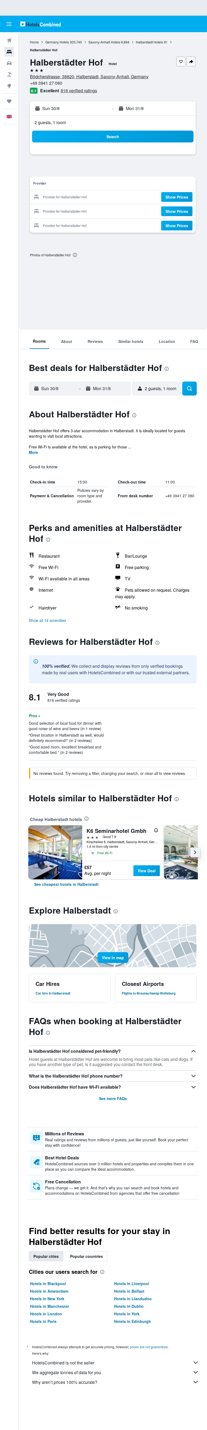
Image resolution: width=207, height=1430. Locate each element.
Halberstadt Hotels (149, 42)
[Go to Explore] (9, 85)
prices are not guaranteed (149, 1346)
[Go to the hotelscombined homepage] (40, 23)
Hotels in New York (47, 1298)
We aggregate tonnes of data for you (66, 1372)
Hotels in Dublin (129, 1306)
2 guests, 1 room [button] (50, 122)
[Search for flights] (9, 40)
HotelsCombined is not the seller (63, 1363)
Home (34, 42)
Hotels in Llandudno (133, 1298)
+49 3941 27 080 (46, 83)
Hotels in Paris (43, 1321)
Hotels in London (46, 1313)
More (33, 452)
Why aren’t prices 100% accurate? (64, 1382)
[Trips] (9, 101)
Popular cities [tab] (46, 1256)
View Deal (147, 870)
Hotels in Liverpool (131, 1283)
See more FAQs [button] (113, 1098)
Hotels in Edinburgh (132, 1321)
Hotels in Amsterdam (49, 1291)
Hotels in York (127, 1313)
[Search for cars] (9, 63)
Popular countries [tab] (86, 1256)
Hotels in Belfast (129, 1291)
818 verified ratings (79, 90)
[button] (9, 24)
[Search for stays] (9, 51)
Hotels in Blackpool (48, 1283)
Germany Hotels (57, 42)
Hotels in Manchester (49, 1306)
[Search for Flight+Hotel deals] (9, 74)
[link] (66, 884)
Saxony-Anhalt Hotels (104, 42)
